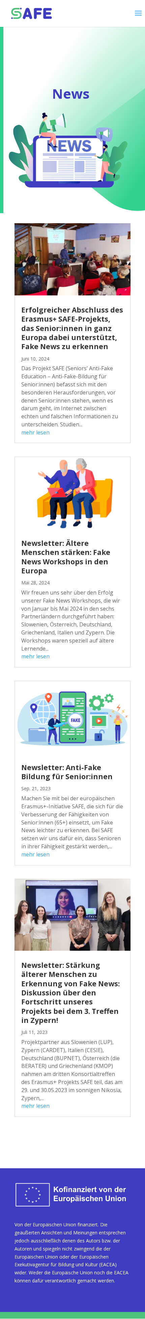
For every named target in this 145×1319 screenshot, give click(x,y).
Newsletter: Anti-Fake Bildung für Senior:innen (67, 772)
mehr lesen (35, 432)
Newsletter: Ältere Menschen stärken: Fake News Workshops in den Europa (65, 556)
